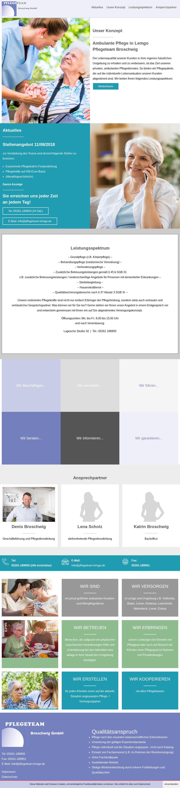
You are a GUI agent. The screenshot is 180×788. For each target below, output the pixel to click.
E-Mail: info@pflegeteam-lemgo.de (30, 221)
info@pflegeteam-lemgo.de (88, 565)
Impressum (8, 771)
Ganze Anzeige (12, 184)
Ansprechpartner (166, 7)
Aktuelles (97, 7)
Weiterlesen (105, 86)
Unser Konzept (116, 7)
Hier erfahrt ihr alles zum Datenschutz (132, 784)
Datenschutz (9, 776)
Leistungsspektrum (140, 7)
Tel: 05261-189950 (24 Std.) (25, 211)
